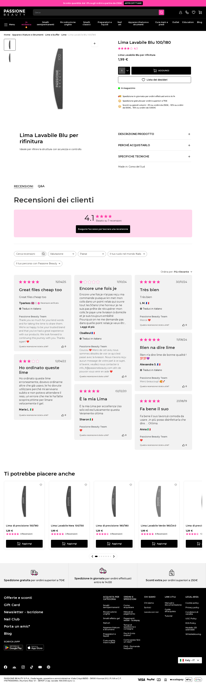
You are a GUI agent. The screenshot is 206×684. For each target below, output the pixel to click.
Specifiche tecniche (133, 156)
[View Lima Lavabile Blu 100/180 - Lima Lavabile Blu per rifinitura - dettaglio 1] (10, 58)
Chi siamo (149, 603)
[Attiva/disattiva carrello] (200, 12)
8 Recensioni (161, 533)
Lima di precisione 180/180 (112, 525)
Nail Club (12, 619)
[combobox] (99, 12)
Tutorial (168, 616)
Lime (63, 35)
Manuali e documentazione (173, 604)
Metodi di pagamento (129, 613)
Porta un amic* (17, 626)
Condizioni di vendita (191, 613)
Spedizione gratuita (17, 580)
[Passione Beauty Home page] (14, 12)
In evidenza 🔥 (26, 24)
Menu (12, 24)
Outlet (175, 22)
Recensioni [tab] (23, 186)
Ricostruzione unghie (68, 23)
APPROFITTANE (133, 3)
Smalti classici (87, 23)
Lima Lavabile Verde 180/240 (158, 525)
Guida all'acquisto (170, 610)
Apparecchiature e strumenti (138, 23)
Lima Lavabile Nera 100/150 (67, 525)
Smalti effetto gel (111, 618)
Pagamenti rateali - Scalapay (132, 619)
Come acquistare (129, 606)
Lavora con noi (151, 612)
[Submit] (161, 12)
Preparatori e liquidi (105, 23)
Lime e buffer (52, 35)
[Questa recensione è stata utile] (63, 346)
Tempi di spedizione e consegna (130, 627)
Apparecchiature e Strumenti (27, 35)
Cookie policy (192, 603)
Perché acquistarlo (134, 145)
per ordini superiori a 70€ (47, 580)
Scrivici (147, 607)
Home (7, 35)
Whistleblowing (193, 634)
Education (188, 22)
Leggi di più (87, 326)
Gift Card (12, 605)
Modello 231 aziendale (191, 629)
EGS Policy (190, 623)
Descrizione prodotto (136, 134)
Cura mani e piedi (161, 23)
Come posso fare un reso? (132, 641)
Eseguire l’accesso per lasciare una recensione (103, 229)
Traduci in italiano (31, 308)
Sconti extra (154, 580)
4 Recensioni (26, 533)
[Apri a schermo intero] (94, 43)
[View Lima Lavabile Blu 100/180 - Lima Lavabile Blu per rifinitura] (10, 45)
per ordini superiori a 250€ (180, 580)
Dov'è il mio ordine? (129, 634)
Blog (199, 22)
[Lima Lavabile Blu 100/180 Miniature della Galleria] (10, 51)
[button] (92, 556)
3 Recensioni (71, 533)
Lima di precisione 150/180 (22, 525)
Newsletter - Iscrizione (23, 612)
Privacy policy (192, 607)
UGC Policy (191, 619)
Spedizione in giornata (89, 578)
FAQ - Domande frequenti (132, 647)
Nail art (120, 23)
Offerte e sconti (18, 598)
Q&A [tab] (41, 186)
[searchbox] (27, 253)
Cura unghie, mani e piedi (109, 641)
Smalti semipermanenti (45, 23)
